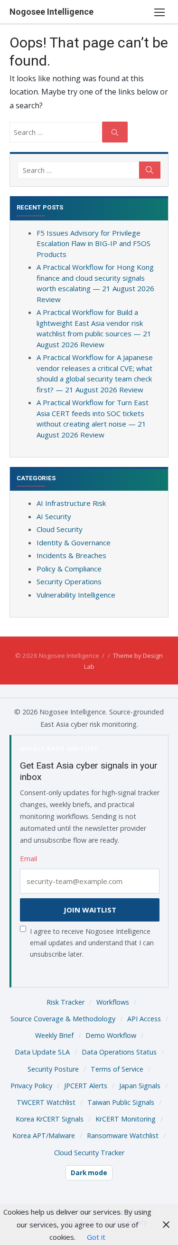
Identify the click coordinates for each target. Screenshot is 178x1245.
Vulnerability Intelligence (76, 594)
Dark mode (89, 1173)
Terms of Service (117, 1069)
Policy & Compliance (69, 568)
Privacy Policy (31, 1085)
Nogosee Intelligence (51, 12)
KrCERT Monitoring (125, 1118)
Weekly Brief (54, 1035)
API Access (144, 1018)
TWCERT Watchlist (46, 1102)
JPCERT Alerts (85, 1085)
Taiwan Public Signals (120, 1102)
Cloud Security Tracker (89, 1152)
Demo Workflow (110, 1035)
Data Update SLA (42, 1051)
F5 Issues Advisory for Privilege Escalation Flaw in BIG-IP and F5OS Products (93, 243)
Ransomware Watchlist (123, 1135)
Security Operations (69, 581)
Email (28, 858)
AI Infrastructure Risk (71, 503)
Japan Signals (139, 1085)
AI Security (54, 516)
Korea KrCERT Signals (50, 1118)
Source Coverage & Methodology (62, 1018)
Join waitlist (90, 909)
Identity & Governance (74, 542)
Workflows (112, 1002)
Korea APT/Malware (43, 1135)
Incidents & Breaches (71, 555)
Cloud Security (60, 529)
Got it (96, 1237)
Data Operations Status (119, 1051)
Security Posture (53, 1069)
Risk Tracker (65, 1002)
